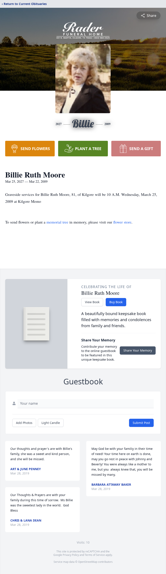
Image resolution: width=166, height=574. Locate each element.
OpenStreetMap (87, 562)
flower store (122, 222)
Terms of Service (95, 555)
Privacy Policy (71, 555)
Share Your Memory (137, 350)
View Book (92, 302)
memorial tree (57, 222)
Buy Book (116, 302)
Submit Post (141, 423)
